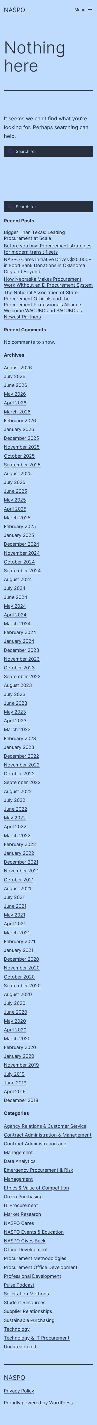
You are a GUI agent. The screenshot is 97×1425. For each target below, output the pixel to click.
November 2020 (22, 967)
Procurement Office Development (41, 1267)
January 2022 (19, 853)
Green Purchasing (23, 1196)
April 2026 (15, 402)
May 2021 (14, 915)
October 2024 (19, 562)
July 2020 (14, 1003)
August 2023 (18, 685)
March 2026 (17, 411)
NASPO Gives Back (25, 1240)
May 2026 (15, 394)
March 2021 (17, 932)
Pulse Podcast (19, 1285)
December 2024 (21, 544)
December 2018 (21, 1100)
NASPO (14, 10)
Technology (17, 1329)
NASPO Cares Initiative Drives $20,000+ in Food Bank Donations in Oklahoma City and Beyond (48, 265)
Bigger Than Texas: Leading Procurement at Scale (34, 235)
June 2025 (15, 491)
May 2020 (15, 1021)
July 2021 (14, 897)
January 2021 (18, 950)
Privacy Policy (19, 1390)
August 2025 (18, 473)
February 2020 (20, 1047)
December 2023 (21, 650)
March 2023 (17, 729)
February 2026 (20, 420)
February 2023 (20, 738)
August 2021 (17, 888)
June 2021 (15, 906)
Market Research (22, 1214)
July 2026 (14, 376)
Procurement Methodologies (35, 1258)
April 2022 (15, 826)
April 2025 (15, 509)
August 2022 (18, 791)
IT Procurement (21, 1205)
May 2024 (15, 606)
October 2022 (19, 773)
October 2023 (19, 667)
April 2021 (15, 923)
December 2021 (21, 862)
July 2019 (14, 1074)
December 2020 (21, 959)
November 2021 (21, 870)
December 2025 (21, 438)
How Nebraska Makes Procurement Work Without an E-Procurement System (48, 282)
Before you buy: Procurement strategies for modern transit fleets (47, 248)
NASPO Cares (19, 1223)
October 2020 (19, 977)
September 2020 (22, 985)
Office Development (26, 1249)
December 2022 (21, 756)
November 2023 (22, 659)
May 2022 (15, 817)
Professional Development (32, 1276)
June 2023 (15, 703)
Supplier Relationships (28, 1311)
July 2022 (14, 800)
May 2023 (15, 712)
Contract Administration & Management (48, 1135)
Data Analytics (19, 1161)
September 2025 (22, 464)
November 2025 (22, 447)
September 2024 (22, 570)
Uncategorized (20, 1346)
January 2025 (19, 535)
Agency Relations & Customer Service (45, 1126)
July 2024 (15, 588)
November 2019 (21, 1065)
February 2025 (20, 526)
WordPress (61, 1402)
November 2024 (22, 553)
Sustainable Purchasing (29, 1320)
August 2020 (18, 994)
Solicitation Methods (26, 1293)
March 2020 (17, 1038)
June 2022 (15, 809)
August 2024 (18, 579)
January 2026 (19, 429)
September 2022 (22, 782)
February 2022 (20, 844)
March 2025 (17, 517)
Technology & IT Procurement (37, 1338)
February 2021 (19, 941)
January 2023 (19, 747)
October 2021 (19, 879)
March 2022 (17, 835)
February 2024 (20, 632)
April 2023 (15, 720)
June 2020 (15, 1012)
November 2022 (22, 765)
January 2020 (19, 1056)
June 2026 (15, 385)
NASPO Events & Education (34, 1232)
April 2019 (15, 1091)
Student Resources (24, 1302)
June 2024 (15, 597)
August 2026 (18, 367)
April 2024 (15, 614)
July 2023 (14, 694)
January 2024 (19, 641)
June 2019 (15, 1082)
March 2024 (17, 623)
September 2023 (22, 676)
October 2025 (19, 456)
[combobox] (48, 151)
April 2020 (15, 1029)
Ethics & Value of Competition (36, 1188)
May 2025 (15, 500)
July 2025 (14, 482)
